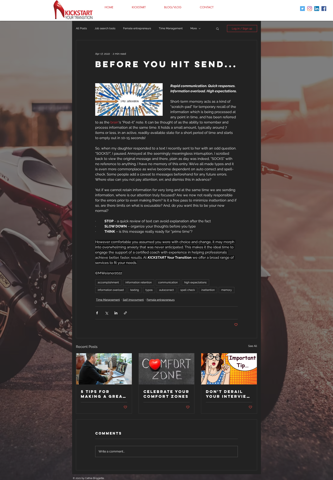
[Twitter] (302, 8)
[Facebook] (323, 8)
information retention (138, 282)
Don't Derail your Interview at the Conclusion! (228, 394)
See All (252, 345)
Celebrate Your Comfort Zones (166, 394)
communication (168, 282)
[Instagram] (309, 8)
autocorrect (166, 289)
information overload (111, 289)
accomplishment (108, 282)
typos (149, 289)
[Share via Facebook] (97, 313)
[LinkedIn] (316, 8)
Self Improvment (133, 299)
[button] (217, 28)
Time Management (171, 28)
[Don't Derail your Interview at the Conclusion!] (229, 368)
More (193, 28)
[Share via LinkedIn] (116, 313)
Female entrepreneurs (137, 28)
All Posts (81, 28)
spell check (187, 289)
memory (226, 289)
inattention (208, 289)
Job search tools (105, 28)
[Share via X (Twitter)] (106, 313)
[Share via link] (125, 313)
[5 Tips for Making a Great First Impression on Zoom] (104, 368)
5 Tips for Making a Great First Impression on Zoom (103, 394)
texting (134, 289)
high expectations (195, 282)
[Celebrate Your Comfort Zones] (166, 368)
